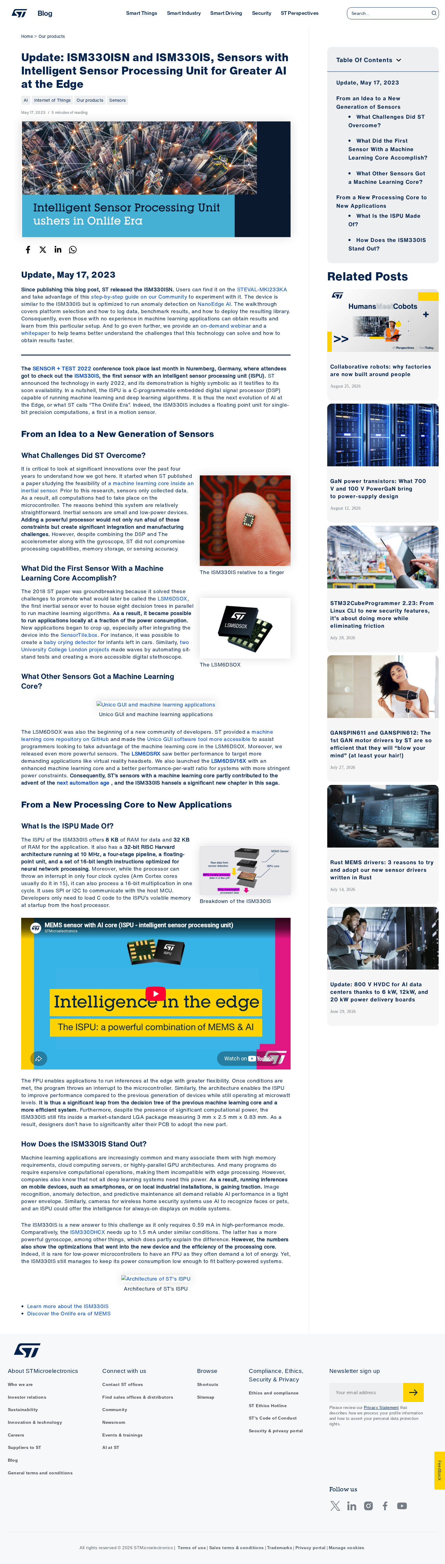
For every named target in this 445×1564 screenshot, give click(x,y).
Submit (413, 1392)
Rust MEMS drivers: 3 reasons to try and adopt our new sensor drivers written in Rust (382, 869)
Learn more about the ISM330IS (67, 1306)
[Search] (434, 13)
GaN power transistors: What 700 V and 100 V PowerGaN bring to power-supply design (378, 488)
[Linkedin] (58, 249)
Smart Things (141, 13)
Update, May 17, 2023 (367, 82)
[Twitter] (43, 249)
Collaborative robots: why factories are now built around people (380, 370)
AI (26, 100)
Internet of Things (52, 100)
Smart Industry (184, 13)
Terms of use (192, 1548)
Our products (90, 100)
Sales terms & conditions (236, 1548)
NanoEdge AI (214, 304)
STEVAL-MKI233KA (262, 289)
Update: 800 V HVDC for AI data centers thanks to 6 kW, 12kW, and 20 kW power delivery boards (379, 991)
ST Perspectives (299, 13)
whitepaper (35, 333)
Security (261, 13)
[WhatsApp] (73, 249)
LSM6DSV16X (228, 761)
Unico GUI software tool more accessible (198, 739)
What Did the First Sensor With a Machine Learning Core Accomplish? (388, 149)
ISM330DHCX (87, 1232)
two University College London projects (105, 645)
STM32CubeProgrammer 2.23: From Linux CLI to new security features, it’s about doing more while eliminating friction (382, 614)
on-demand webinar (225, 325)
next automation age (83, 782)
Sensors (117, 100)
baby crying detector (70, 642)
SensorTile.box (79, 635)
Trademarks (279, 1548)
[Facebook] (28, 249)
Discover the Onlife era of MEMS (68, 1313)
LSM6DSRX (146, 753)
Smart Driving (226, 13)
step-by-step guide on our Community (139, 296)
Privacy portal (310, 1548)
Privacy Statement (381, 1407)
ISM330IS (86, 375)
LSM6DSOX (172, 598)
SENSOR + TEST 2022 (62, 368)
